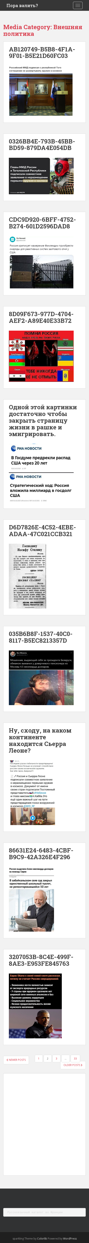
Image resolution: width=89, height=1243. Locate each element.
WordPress (70, 1238)
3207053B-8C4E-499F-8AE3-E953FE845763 (41, 960)
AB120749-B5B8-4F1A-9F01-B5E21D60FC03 (42, 52)
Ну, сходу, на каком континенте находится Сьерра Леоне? (40, 740)
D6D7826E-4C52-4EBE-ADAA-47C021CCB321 (42, 530)
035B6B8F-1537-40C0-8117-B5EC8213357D (41, 637)
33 (75, 1058)
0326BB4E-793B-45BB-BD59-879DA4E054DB (42, 144)
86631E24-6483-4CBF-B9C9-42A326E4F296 (41, 853)
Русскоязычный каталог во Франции (35, 1212)
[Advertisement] (44, 1124)
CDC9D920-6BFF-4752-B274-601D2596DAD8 (42, 222)
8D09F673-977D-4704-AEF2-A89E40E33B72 (41, 317)
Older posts (72, 1065)
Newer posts (17, 1060)
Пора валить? (22, 5)
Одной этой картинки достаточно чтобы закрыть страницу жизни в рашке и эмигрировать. (43, 420)
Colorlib (42, 1238)
